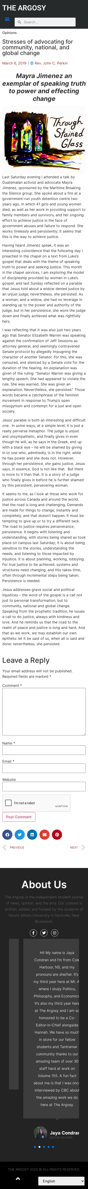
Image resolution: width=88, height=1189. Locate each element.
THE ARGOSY (24, 8)
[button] (7, 19)
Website (9, 779)
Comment (12, 685)
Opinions (9, 33)
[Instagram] (54, 933)
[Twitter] (44, 933)
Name (8, 743)
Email (8, 761)
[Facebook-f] (33, 933)
